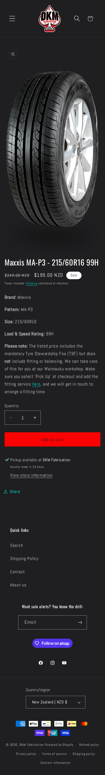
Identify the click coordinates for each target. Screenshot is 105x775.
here (36, 384)
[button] (12, 18)
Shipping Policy (24, 558)
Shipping (31, 283)
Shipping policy (84, 754)
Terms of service (54, 754)
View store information (31, 475)
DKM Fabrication (31, 745)
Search (16, 545)
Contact (17, 571)
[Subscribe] (80, 622)
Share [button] (15, 491)
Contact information (56, 763)
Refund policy (89, 745)
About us (18, 585)
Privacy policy (26, 754)
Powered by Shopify (59, 745)
